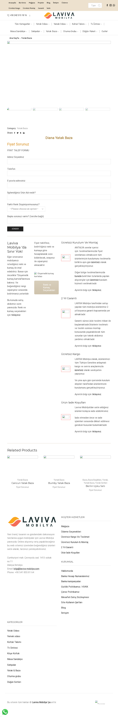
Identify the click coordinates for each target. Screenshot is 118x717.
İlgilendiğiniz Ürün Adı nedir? (21, 192)
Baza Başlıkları (94, 480)
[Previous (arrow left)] (0, 716)
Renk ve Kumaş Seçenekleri (49, 287)
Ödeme (65, 3)
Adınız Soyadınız (15, 157)
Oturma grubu (14, 676)
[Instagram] (111, 5)
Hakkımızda (67, 571)
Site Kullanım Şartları (71, 602)
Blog (48, 3)
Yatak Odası (42, 23)
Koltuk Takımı (78, 23)
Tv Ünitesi (12, 647)
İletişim (56, 3)
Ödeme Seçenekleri (71, 531)
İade (48, 8)
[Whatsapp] (114, 5)
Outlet (105, 31)
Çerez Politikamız (70, 592)
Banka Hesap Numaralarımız (75, 576)
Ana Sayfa (14, 38)
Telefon (11, 169)
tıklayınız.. (97, 290)
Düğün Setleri (14, 682)
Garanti (41, 8)
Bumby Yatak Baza (59, 483)
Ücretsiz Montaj (29, 8)
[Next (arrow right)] (1, 716)
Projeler (41, 3)
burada (78, 276)
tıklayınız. (16, 315)
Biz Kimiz (22, 3)
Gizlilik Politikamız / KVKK (74, 586)
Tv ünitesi (95, 23)
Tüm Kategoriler (22, 23)
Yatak (105, 480)
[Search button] (99, 5)
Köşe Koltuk (13, 653)
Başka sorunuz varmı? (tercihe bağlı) (25, 216)
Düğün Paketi (89, 31)
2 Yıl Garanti (67, 547)
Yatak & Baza (13, 670)
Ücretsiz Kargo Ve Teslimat (75, 536)
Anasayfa (12, 3)
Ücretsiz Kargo (14, 8)
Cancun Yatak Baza (23, 483)
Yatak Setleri (101, 483)
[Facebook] (107, 5)
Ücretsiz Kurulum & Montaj (74, 542)
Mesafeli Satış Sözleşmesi (75, 597)
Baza (85, 480)
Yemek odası (13, 636)
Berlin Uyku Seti (95, 486)
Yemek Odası (60, 23)
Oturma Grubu (69, 31)
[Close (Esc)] (0, 713)
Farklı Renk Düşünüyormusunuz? (23, 204)
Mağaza (32, 3)
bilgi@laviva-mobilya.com (26, 568)
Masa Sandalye (17, 31)
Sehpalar (35, 31)
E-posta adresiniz (16, 180)
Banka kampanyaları (71, 581)
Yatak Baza (51, 31)
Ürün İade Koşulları (70, 552)
